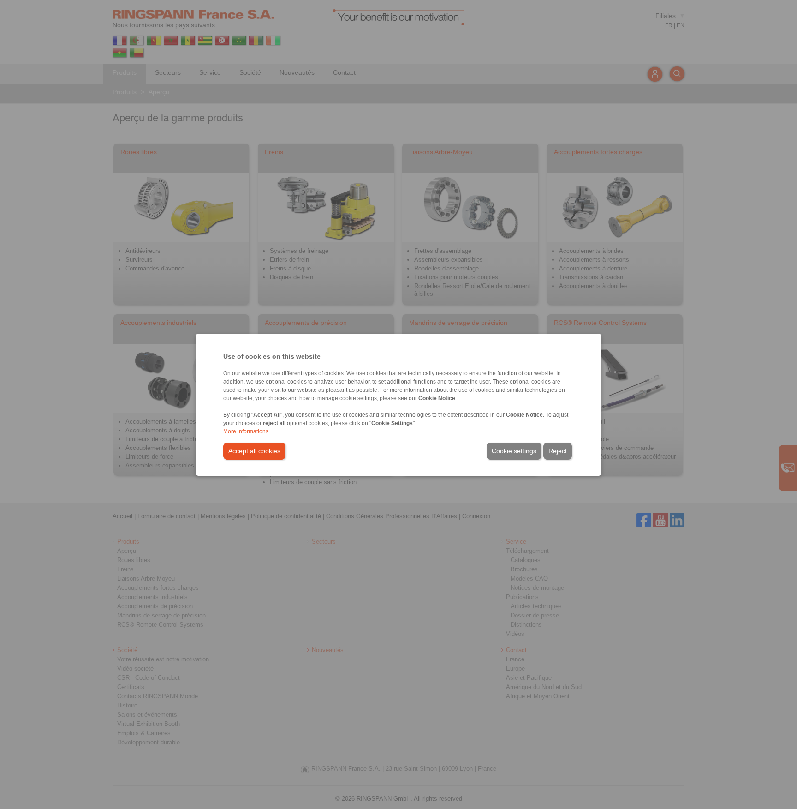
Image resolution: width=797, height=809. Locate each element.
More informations (245, 431)
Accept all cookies (254, 451)
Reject (557, 451)
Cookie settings (514, 451)
